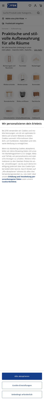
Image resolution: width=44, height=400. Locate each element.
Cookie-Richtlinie (9, 182)
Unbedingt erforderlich (22, 394)
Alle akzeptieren (22, 376)
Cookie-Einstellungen (22, 385)
